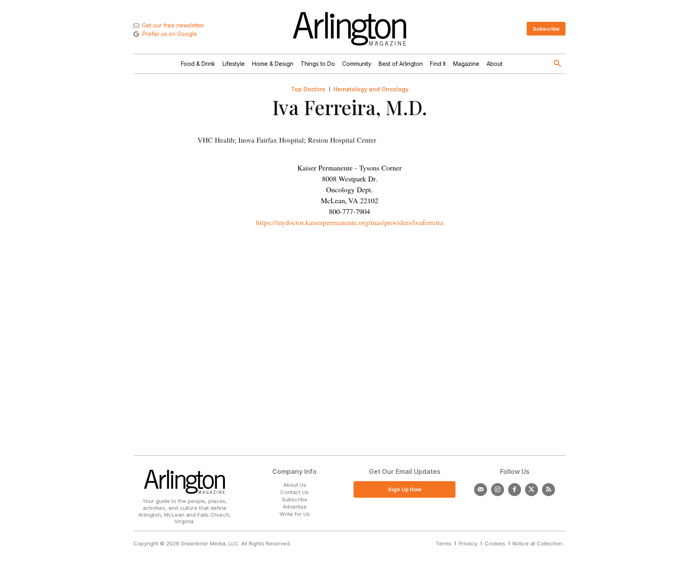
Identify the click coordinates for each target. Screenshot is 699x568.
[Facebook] (514, 489)
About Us (294, 485)
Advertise (295, 506)
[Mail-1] (480, 489)
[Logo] (349, 29)
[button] (557, 64)
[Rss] (548, 489)
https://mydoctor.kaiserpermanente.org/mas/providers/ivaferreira (349, 222)
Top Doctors (308, 89)
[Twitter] (531, 489)
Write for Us (295, 514)
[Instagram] (497, 489)
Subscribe (294, 499)
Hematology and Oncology (371, 89)
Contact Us (294, 492)
